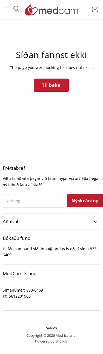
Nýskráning (85, 201)
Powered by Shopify (51, 341)
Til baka (51, 85)
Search (51, 328)
